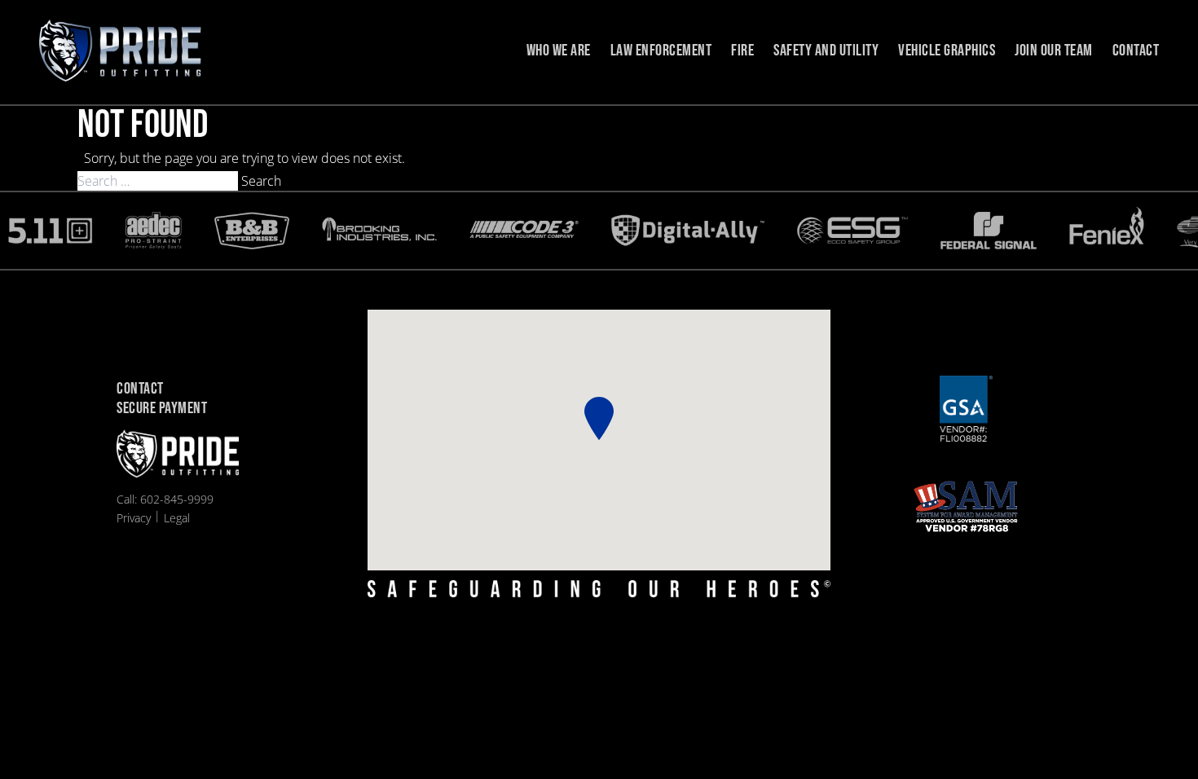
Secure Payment (162, 409)
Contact (1136, 50)
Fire (742, 50)
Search (261, 181)
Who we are (558, 50)
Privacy (134, 518)
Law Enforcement (661, 50)
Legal (177, 518)
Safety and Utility (826, 50)
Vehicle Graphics (946, 50)
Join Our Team (1054, 50)
